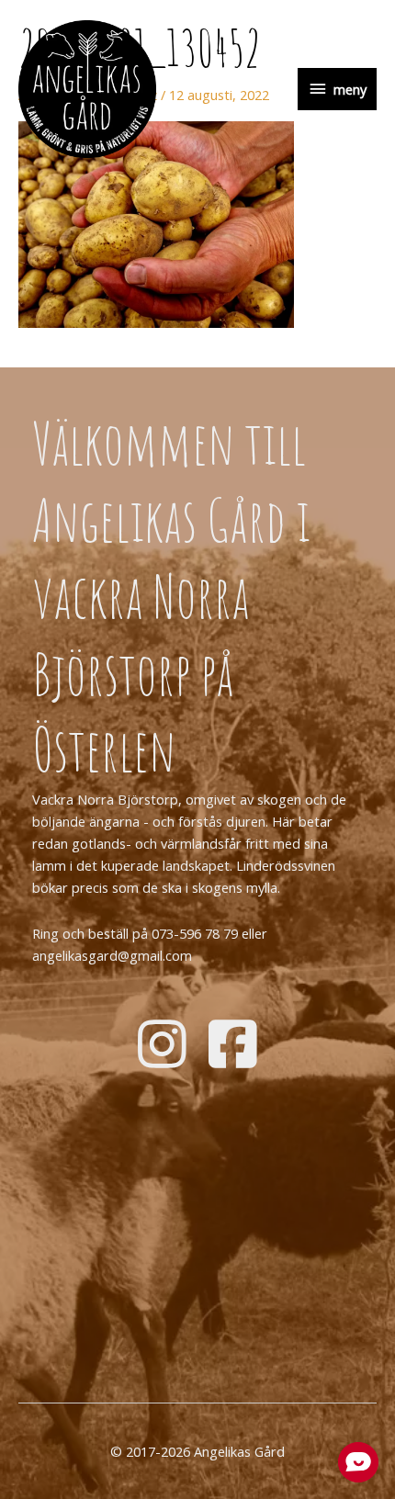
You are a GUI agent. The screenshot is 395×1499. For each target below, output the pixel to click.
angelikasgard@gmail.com (112, 955)
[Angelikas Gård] (87, 89)
